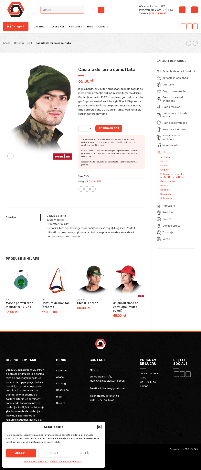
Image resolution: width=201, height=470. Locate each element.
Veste (166, 239)
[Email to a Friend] (87, 189)
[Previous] (6, 295)
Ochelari (165, 189)
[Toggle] (192, 85)
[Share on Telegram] (93, 189)
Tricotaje (168, 232)
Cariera (103, 26)
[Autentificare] (182, 9)
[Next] (144, 295)
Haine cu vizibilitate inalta (175, 115)
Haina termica (171, 106)
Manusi (164, 185)
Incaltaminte (171, 145)
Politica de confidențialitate (65, 461)
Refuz (53, 453)
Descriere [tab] (11, 217)
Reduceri (168, 212)
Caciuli (164, 161)
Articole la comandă (175, 77)
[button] (99, 427)
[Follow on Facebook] (183, 26)
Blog (90, 26)
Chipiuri (164, 169)
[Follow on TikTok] (195, 26)
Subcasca (166, 198)
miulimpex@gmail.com (111, 388)
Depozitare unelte (174, 91)
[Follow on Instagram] (189, 26)
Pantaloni (169, 205)
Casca (164, 165)
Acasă (6, 43)
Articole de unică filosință (179, 71)
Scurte (167, 219)
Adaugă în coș (109, 128)
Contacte (75, 26)
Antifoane (166, 157)
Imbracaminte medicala (171, 137)
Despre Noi (56, 26)
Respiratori (166, 194)
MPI (29, 43)
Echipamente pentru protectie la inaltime (172, 176)
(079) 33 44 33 (157, 13)
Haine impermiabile (175, 122)
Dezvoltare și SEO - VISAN (184, 449)
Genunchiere (167, 181)
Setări (85, 453)
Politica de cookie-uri (36, 461)
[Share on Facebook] (81, 189)
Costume (168, 84)
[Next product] (188, 43)
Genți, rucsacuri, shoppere (173, 99)
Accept (21, 453)
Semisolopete (171, 225)
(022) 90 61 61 (110, 395)
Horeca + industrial (175, 129)
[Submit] (81, 10)
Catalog (39, 26)
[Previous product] (195, 43)
